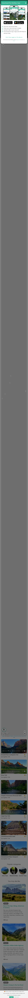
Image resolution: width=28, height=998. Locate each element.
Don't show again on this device (14, 37)
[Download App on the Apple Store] (8, 23)
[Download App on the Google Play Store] (19, 22)
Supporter (18, 39)
